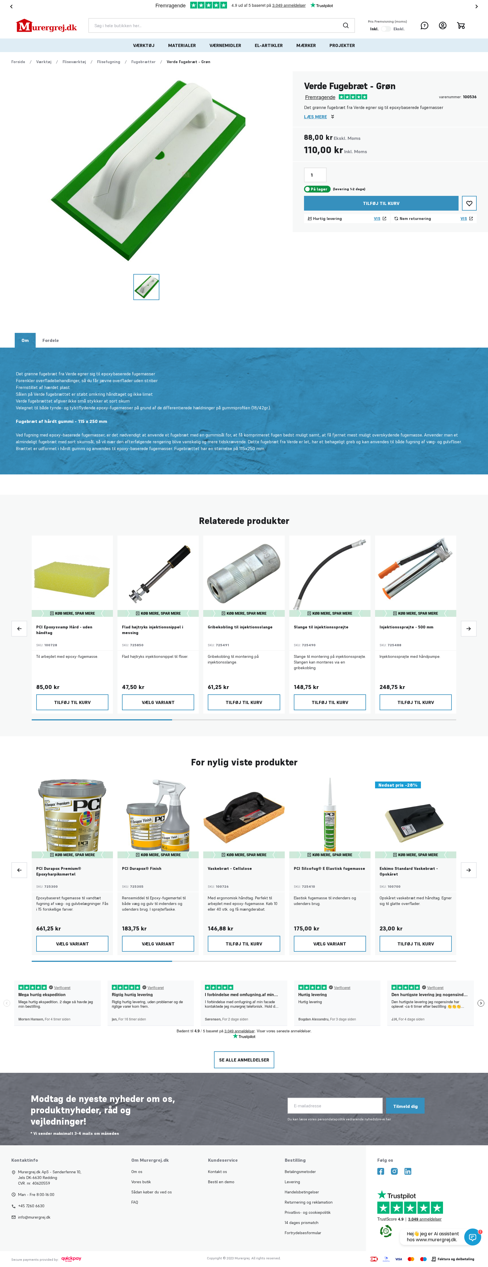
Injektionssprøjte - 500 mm (406, 627)
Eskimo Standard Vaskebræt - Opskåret (409, 871)
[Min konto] (442, 25)
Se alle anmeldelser (244, 1060)
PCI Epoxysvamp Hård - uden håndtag (64, 629)
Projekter (342, 45)
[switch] (386, 29)
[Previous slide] (19, 629)
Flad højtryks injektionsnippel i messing (152, 629)
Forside (18, 61)
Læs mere (315, 116)
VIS (377, 218)
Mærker (306, 45)
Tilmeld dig (405, 1106)
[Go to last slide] (10, 6)
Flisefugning (108, 61)
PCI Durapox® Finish (141, 868)
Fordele (50, 340)
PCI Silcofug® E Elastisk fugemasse (329, 868)
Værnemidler (225, 45)
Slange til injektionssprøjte (321, 627)
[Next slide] (477, 6)
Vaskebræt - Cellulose (230, 868)
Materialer (182, 45)
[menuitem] (143, 45)
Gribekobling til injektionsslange (240, 627)
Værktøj (144, 45)
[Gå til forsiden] (46, 25)
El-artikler (269, 45)
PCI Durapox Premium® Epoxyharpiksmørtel (58, 871)
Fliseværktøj (74, 61)
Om (25, 340)
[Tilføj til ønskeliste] (469, 203)
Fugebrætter (143, 61)
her (388, 1119)
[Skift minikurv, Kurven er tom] (460, 25)
